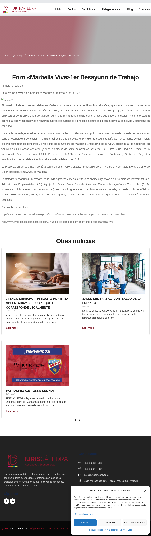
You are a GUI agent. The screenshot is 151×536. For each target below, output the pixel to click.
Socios (72, 9)
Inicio (58, 9)
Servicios (87, 9)
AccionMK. (63, 528)
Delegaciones (110, 9)
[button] (145, 490)
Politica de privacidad (113, 530)
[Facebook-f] (6, 501)
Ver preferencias (134, 522)
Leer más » (12, 328)
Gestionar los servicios (84, 514)
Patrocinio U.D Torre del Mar (30, 390)
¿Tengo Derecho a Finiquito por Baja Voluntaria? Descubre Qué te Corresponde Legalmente (37, 303)
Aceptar (85, 522)
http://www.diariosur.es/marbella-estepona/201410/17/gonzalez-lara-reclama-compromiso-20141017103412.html (63, 214)
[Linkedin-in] (12, 501)
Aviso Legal (128, 530)
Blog (130, 9)
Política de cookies (95, 530)
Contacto (144, 9)
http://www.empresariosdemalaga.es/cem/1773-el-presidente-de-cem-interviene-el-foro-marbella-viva (57, 221)
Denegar (109, 522)
